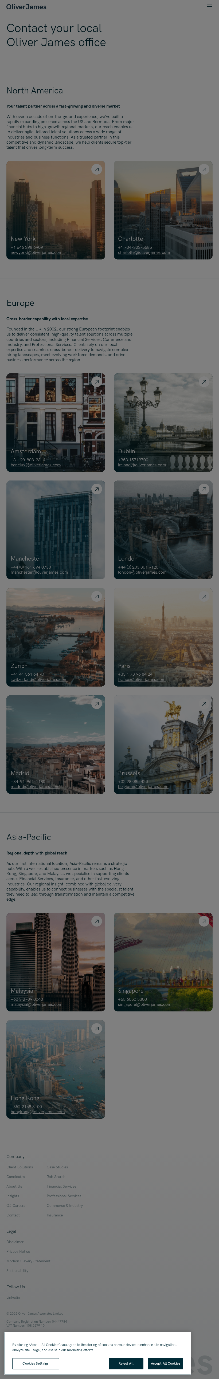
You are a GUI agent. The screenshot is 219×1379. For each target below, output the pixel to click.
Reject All (126, 1363)
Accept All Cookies (165, 1363)
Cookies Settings (35, 1363)
